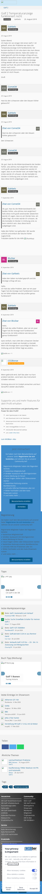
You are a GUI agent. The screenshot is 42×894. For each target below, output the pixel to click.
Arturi (7, 624)
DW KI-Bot (28, 818)
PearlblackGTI (9, 630)
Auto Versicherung (8, 829)
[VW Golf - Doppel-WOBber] (9, 3)
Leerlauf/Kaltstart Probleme (19, 760)
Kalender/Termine (8, 815)
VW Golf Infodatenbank (10, 803)
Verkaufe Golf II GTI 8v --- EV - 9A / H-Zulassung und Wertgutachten (21, 643)
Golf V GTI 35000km (17, 628)
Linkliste (4, 813)
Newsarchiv (5, 818)
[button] (25, 3)
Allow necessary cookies (16, 870)
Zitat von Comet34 (11, 128)
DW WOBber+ (29, 820)
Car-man (8, 639)
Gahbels (17, 19)
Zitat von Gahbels (10, 273)
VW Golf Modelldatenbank (11, 801)
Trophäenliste (29, 815)
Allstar (11, 773)
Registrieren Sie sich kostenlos (18, 522)
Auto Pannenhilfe (8, 832)
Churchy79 (8, 647)
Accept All (34, 889)
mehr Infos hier (14, 433)
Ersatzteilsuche (7, 820)
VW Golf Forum (29, 803)
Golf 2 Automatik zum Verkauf (21, 613)
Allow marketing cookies (16, 878)
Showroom (28, 808)
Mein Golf (27, 801)
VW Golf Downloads (8, 810)
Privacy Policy (13, 864)
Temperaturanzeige (21, 787)
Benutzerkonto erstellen (21, 501)
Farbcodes (5, 808)
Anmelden (22, 507)
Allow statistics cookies (15, 874)
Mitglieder (28, 813)
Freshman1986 (10, 616)
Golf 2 (11, 764)
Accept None (8, 888)
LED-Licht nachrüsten (9, 834)
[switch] (34, 870)
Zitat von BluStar (10, 320)
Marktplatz (28, 810)
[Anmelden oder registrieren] (30, 3)
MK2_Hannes (13, 762)
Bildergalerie (29, 805)
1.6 (11, 787)
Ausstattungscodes (8, 805)
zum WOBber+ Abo (8, 439)
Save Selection (21, 888)
